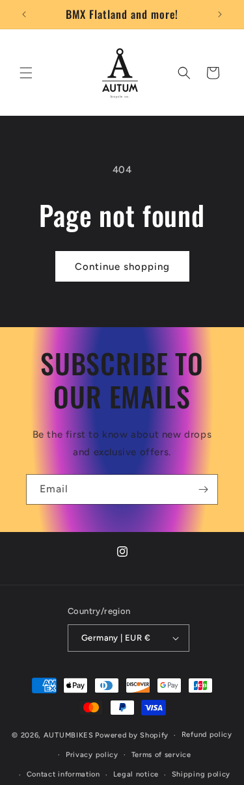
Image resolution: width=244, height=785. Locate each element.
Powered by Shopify (132, 735)
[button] (26, 73)
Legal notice (136, 774)
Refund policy (207, 734)
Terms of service (161, 755)
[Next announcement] (220, 14)
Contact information (63, 774)
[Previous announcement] (24, 14)
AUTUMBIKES (69, 735)
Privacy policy (92, 755)
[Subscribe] (203, 489)
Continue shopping (122, 267)
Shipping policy (201, 774)
